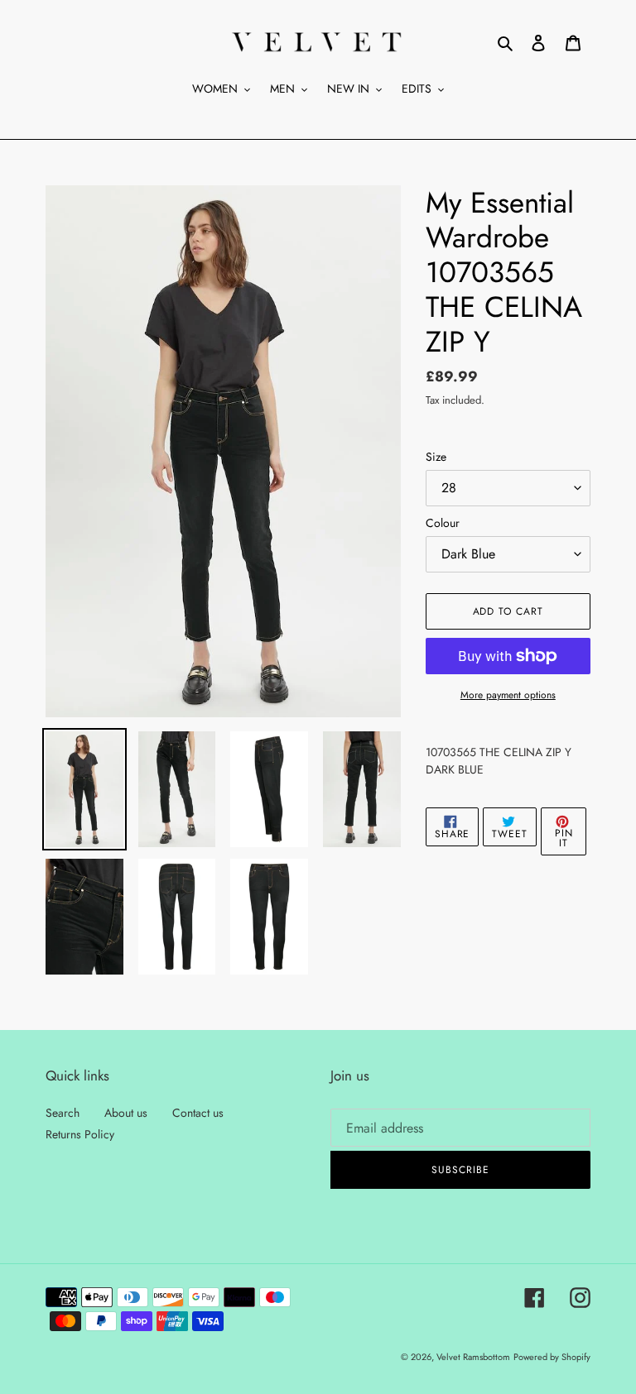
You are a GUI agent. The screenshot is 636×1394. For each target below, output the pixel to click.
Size (436, 456)
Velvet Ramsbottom (473, 1356)
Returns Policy (80, 1134)
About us (125, 1112)
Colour (443, 523)
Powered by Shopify (551, 1356)
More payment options (508, 694)
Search (63, 1112)
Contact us (198, 1112)
